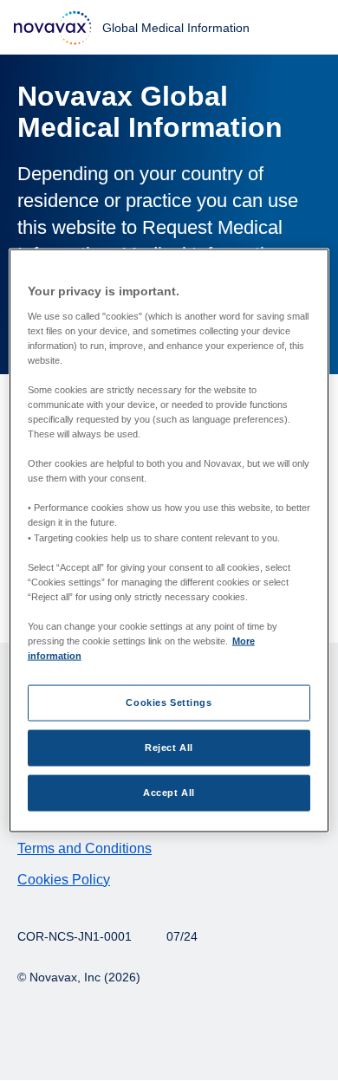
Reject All (169, 747)
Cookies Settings (168, 702)
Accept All (169, 792)
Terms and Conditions (84, 848)
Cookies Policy (63, 879)
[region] (169, 541)
